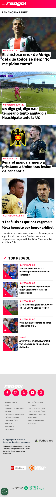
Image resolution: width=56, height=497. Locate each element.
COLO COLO (32, 405)
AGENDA (8, 411)
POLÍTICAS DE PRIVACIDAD (14, 414)
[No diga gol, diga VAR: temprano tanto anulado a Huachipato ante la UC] (28, 93)
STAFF (7, 405)
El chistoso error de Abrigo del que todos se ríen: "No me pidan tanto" (26, 59)
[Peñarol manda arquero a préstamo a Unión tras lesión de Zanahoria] (28, 146)
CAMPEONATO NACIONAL (37, 414)
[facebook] (7, 392)
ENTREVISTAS (9, 429)
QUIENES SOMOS (11, 402)
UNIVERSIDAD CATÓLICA (36, 411)
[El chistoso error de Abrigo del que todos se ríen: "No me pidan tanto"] (28, 38)
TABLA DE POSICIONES (36, 420)
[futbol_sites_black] (43, 441)
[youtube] (32, 392)
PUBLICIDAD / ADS (11, 420)
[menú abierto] (3, 4)
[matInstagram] (15, 392)
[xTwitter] (24, 392)
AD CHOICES (9, 426)
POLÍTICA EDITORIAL (12, 417)
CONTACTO (8, 423)
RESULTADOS (32, 417)
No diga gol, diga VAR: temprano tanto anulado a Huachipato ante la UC (24, 113)
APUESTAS (31, 423)
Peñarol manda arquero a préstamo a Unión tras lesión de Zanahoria (26, 166)
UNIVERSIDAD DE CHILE (36, 408)
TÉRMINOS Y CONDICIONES (14, 408)
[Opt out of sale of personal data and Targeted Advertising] (4, 491)
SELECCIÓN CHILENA (35, 402)
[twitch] (40, 392)
